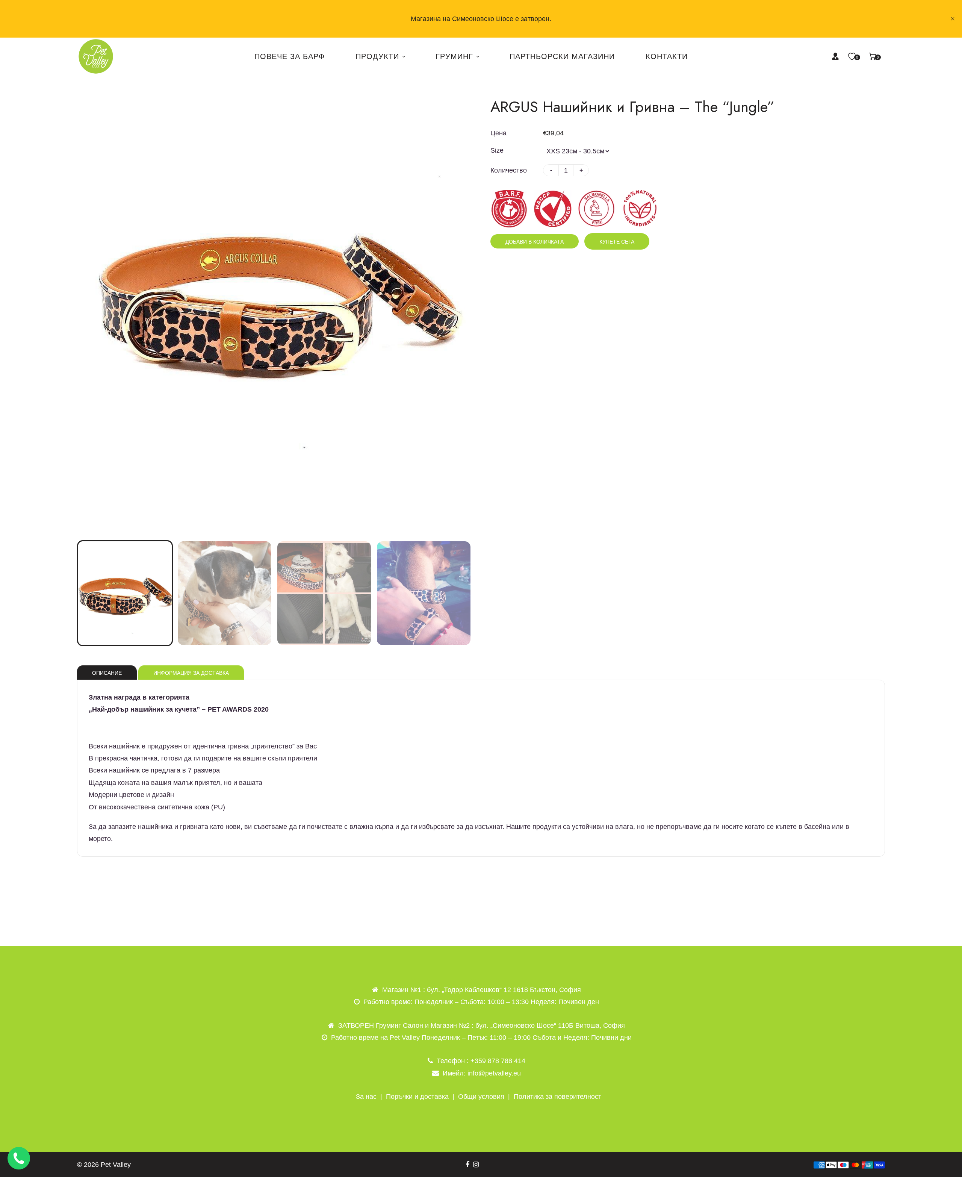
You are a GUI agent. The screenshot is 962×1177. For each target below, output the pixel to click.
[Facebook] (467, 1164)
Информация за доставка (191, 673)
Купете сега (616, 242)
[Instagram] (476, 1164)
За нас (366, 1096)
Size (497, 150)
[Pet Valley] (96, 56)
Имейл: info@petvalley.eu (482, 1073)
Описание (107, 673)
